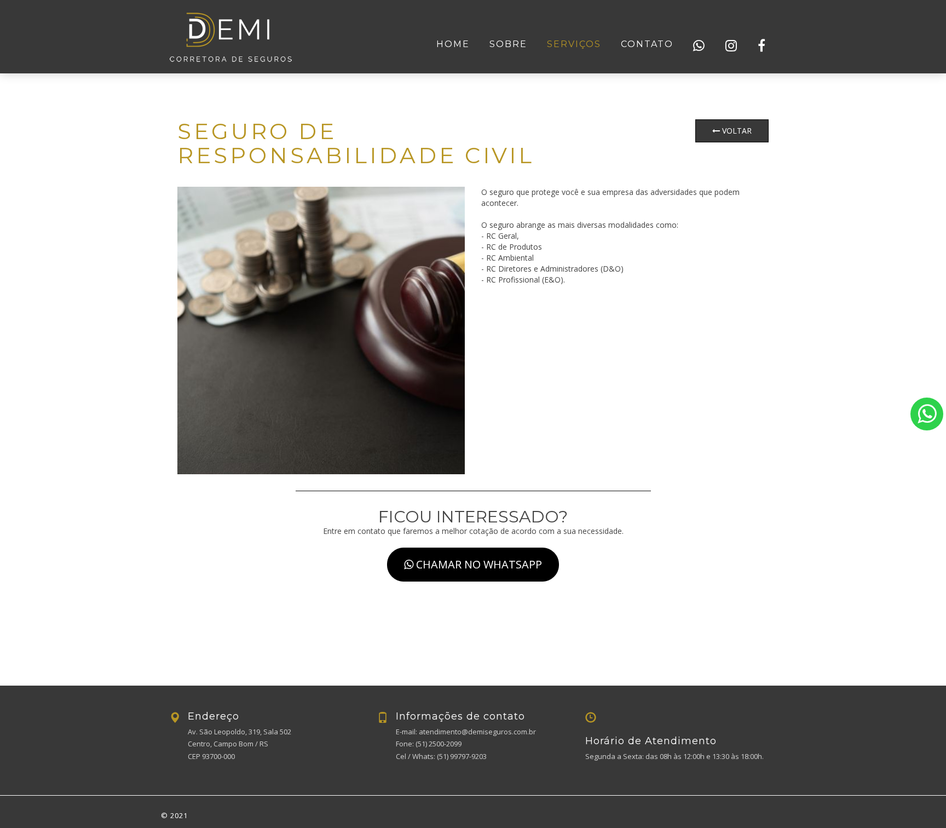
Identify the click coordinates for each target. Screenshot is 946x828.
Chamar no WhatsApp (477, 564)
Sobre (508, 44)
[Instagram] (731, 46)
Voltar (736, 130)
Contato (647, 44)
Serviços (574, 44)
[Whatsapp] (699, 46)
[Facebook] (762, 46)
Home (453, 44)
